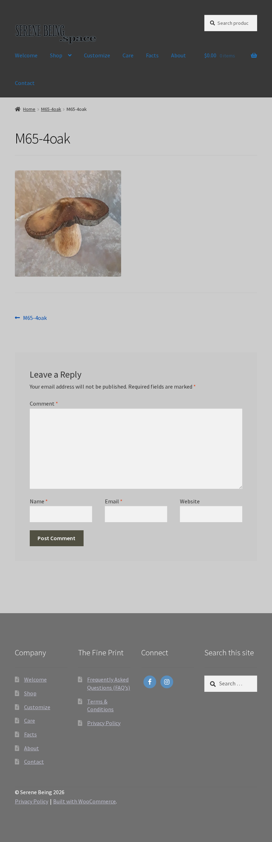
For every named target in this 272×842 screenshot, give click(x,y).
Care (128, 55)
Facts (152, 55)
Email (114, 501)
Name (39, 501)
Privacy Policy (103, 723)
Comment (44, 403)
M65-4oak (51, 109)
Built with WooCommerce (84, 801)
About (178, 55)
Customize (97, 55)
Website (190, 501)
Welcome (26, 55)
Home (29, 109)
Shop (56, 55)
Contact (25, 82)
